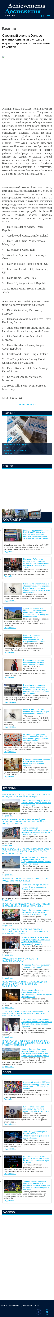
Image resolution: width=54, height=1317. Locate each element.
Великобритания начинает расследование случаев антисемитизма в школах (34, 662)
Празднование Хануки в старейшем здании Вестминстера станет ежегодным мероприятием (24, 984)
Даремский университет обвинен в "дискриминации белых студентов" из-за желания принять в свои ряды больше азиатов (35, 612)
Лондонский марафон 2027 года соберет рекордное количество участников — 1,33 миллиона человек (36, 1085)
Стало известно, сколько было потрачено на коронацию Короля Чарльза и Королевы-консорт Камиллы (25, 1013)
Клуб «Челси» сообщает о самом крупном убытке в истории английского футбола (35, 1109)
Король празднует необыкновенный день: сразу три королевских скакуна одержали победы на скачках (24, 822)
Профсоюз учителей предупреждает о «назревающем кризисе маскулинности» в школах (34, 638)
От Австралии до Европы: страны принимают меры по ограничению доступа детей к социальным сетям (35, 738)
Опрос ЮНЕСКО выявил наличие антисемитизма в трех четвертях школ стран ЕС (36, 712)
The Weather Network (27, 404)
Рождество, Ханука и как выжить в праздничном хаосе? (20, 960)
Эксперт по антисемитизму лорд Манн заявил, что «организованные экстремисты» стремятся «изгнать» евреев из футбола (36, 1185)
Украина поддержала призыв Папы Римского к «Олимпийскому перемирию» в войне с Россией (36, 1135)
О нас (6, 447)
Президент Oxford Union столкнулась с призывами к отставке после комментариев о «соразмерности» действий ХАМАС (36, 563)
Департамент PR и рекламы (16, 444)
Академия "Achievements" (15, 450)
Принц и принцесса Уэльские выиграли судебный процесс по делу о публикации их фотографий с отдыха (25, 931)
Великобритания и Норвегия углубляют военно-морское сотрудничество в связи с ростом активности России (27, 851)
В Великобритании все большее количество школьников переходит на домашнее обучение (36, 762)
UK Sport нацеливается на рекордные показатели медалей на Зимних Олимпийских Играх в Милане (36, 1159)
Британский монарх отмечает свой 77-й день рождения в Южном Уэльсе (25, 880)
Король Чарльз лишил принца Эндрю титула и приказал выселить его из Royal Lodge (26, 905)
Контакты (7, 453)
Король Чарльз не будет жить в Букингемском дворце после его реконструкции (26, 795)
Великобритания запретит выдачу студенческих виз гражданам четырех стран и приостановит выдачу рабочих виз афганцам (36, 689)
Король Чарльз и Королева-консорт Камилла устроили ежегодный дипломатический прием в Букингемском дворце (26, 1043)
